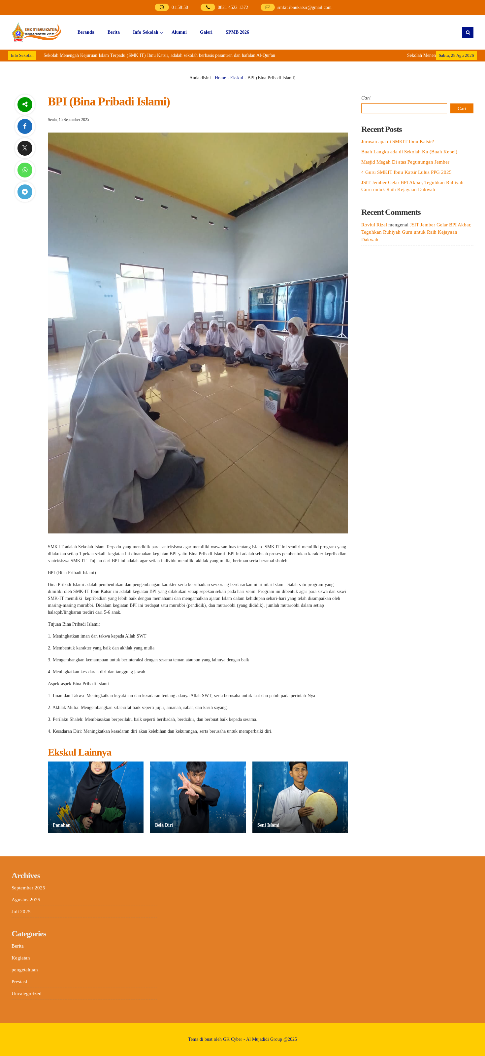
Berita (114, 32)
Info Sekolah (145, 32)
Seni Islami (268, 825)
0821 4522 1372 (233, 7)
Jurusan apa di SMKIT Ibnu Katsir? (397, 141)
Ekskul (236, 77)
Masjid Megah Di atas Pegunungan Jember (405, 162)
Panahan (62, 825)
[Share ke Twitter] (25, 148)
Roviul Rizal (374, 224)
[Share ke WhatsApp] (25, 170)
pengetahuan (25, 969)
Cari (366, 97)
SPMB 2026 (237, 32)
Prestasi (19, 981)
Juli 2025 (21, 911)
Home (220, 77)
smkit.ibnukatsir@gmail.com (304, 7)
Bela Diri (164, 825)
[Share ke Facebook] (25, 126)
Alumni (179, 32)
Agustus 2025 (26, 899)
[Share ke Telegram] (25, 192)
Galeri (206, 32)
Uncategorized (27, 993)
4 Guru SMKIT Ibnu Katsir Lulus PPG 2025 (406, 172)
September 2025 (28, 887)
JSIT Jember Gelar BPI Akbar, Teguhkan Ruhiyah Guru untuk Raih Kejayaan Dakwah (416, 232)
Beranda (86, 32)
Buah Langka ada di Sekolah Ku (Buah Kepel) (409, 151)
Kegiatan (21, 957)
